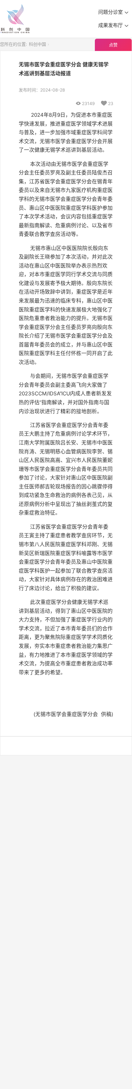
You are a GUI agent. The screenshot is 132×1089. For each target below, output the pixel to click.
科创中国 (37, 44)
